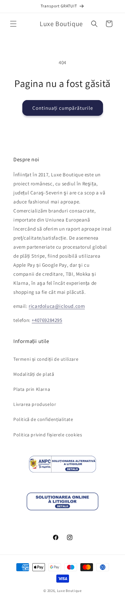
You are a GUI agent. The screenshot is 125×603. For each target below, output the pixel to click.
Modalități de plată (33, 374)
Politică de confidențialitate (43, 419)
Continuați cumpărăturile (62, 108)
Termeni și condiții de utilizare (45, 359)
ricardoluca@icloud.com (57, 306)
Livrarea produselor (34, 404)
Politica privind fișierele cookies (47, 435)
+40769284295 (47, 320)
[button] (13, 23)
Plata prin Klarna (31, 389)
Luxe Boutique (69, 590)
